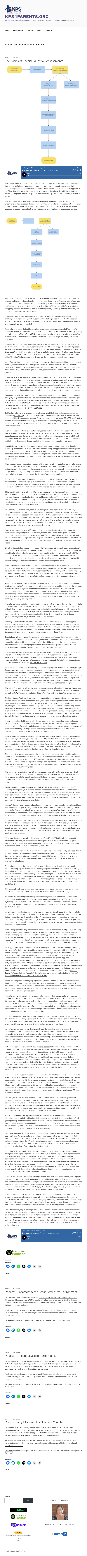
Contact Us (48, 30)
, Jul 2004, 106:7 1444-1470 (52, 965)
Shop (39, 30)
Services (30, 30)
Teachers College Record (31, 965)
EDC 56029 (18, 416)
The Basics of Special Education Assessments (34, 61)
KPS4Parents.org (27, 16)
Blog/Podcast (18, 30)
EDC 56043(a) (69, 418)
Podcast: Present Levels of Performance (30, 1355)
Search (7, 1496)
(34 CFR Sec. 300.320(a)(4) (70, 869)
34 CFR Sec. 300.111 (28, 334)
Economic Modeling (57, 960)
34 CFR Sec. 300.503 (33, 408)
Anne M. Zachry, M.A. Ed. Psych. (60, 1525)
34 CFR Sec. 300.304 (38, 662)
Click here (9, 1320)
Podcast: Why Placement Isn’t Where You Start (35, 1422)
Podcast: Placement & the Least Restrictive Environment (41, 1292)
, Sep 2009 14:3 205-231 (37, 976)
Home (7, 30)
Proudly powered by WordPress (15, 1551)
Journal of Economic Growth (16, 976)
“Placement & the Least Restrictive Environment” (58, 1297)
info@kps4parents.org (14, 1315)
